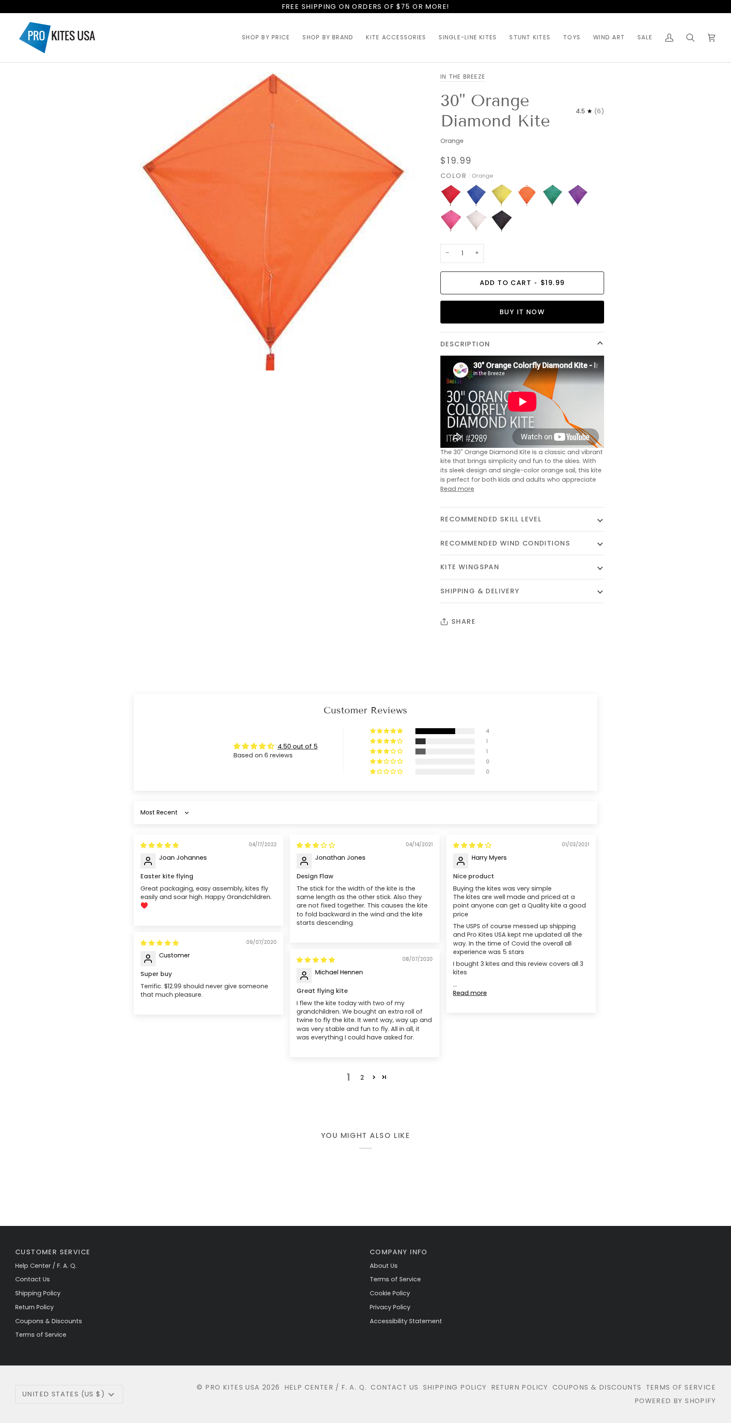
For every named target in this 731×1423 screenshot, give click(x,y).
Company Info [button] (399, 1252)
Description (465, 344)
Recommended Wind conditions (505, 543)
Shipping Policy (37, 1293)
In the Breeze (462, 77)
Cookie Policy (390, 1293)
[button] (266, 37)
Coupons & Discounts (48, 1321)
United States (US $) (63, 1394)
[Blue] (478, 197)
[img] (159, 845)
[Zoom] (142, 354)
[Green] (554, 197)
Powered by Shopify (675, 1400)
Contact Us (32, 1279)
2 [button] (362, 1077)
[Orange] (529, 197)
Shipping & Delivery (480, 591)
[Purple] (580, 197)
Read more (457, 489)
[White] (478, 223)
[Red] (453, 197)
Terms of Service (40, 1334)
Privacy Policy (390, 1307)
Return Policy (34, 1307)
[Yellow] (504, 197)
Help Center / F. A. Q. (46, 1265)
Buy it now (522, 311)
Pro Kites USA (232, 1387)
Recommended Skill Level (490, 519)
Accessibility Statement (406, 1321)
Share (463, 621)
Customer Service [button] (52, 1252)
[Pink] (453, 223)
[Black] (501, 223)
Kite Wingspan (469, 566)
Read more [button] (470, 993)
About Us (384, 1265)
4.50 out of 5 (298, 746)
